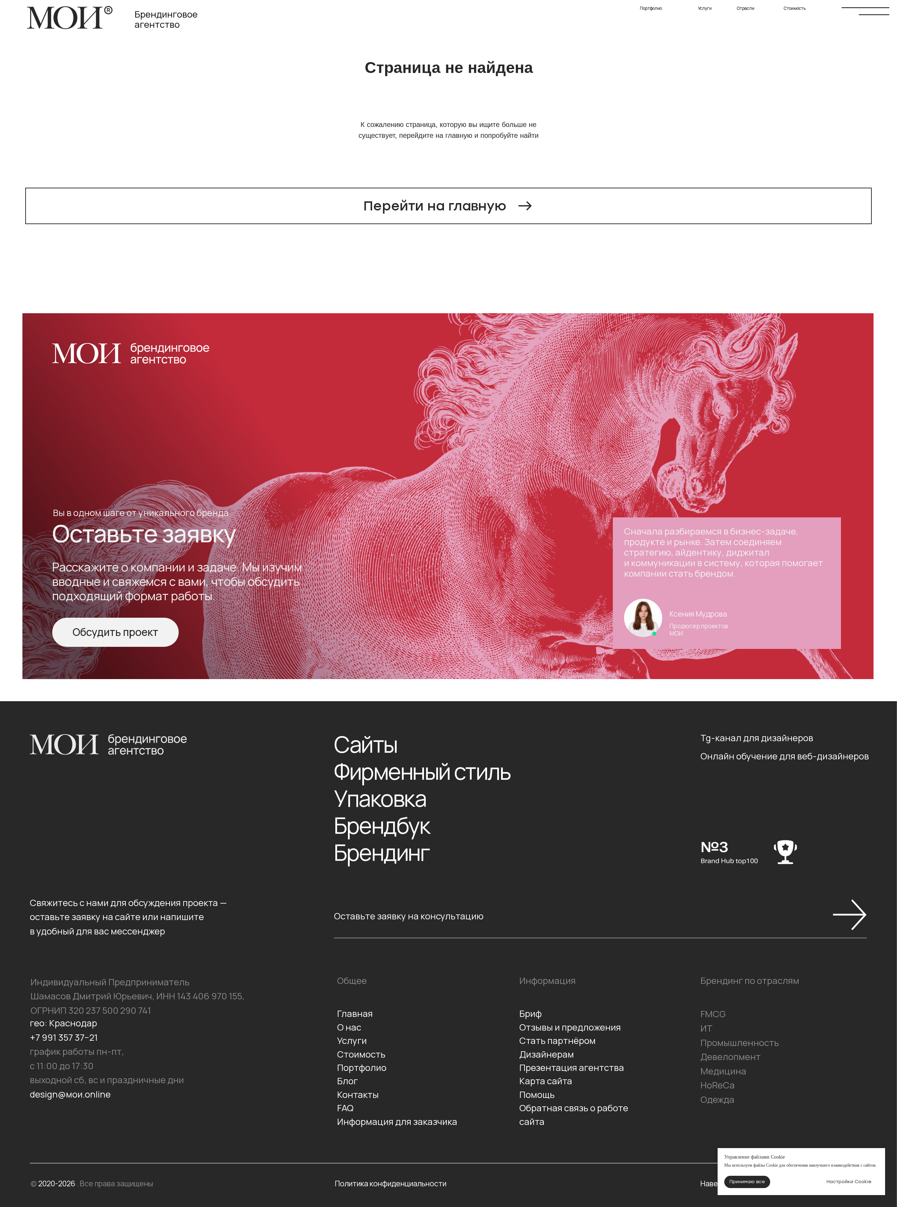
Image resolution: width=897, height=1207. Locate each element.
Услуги (713, 11)
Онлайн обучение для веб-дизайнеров (784, 756)
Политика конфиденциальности (390, 1183)
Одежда (717, 1099)
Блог (347, 1081)
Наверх (713, 1183)
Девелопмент (730, 1057)
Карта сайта (545, 1081)
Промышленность (739, 1043)
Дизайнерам (546, 1054)
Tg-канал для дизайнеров (756, 738)
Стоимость (808, 11)
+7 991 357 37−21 (64, 1037)
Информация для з (377, 1121)
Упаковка (380, 798)
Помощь (537, 1094)
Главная (355, 1013)
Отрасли (756, 11)
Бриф (530, 1013)
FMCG (713, 1014)
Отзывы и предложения (570, 1027)
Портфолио (664, 11)
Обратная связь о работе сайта (573, 1114)
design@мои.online (70, 1094)
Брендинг (381, 852)
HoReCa (717, 1085)
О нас (349, 1027)
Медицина (723, 1071)
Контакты (358, 1094)
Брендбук (382, 825)
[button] (115, 632)
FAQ (345, 1108)
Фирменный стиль (422, 771)
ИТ (706, 1028)
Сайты (365, 744)
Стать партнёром (557, 1040)
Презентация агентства (571, 1067)
